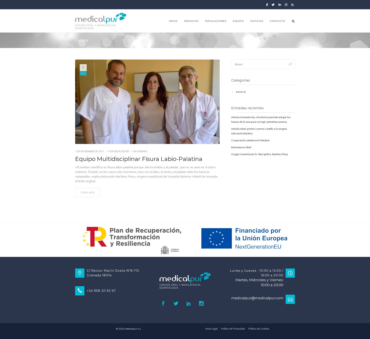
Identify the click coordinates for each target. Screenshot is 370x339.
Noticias (257, 20)
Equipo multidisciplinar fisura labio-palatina (138, 159)
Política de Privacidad (233, 328)
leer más (87, 192)
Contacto (277, 20)
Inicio (173, 20)
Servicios (191, 20)
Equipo (238, 20)
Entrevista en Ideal (241, 147)
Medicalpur (121, 151)
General (142, 151)
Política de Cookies (258, 328)
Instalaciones (215, 20)
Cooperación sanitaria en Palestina (250, 140)
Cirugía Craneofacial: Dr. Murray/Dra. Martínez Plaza (259, 154)
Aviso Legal (211, 328)
